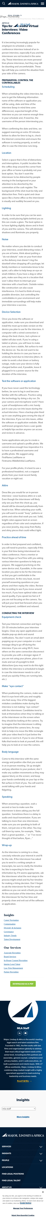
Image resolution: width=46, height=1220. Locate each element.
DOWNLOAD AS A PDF (23, 984)
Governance (9, 932)
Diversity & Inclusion (12, 928)
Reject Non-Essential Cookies (23, 1215)
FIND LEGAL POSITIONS (13, 1174)
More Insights (23, 1117)
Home (23, 3)
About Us (7, 1187)
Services (6, 1146)
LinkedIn (19, 1033)
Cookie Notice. (25, 1203)
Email (25, 1033)
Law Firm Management (13, 968)
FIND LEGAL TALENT (11, 1180)
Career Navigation (11, 920)
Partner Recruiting (11, 972)
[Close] (43, 1192)
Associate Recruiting (12, 953)
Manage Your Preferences (23, 1208)
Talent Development (12, 939)
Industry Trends (10, 935)
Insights (9, 915)
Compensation (9, 924)
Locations (7, 1167)
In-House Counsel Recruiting (15, 960)
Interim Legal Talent (12, 964)
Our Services (12, 947)
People (5, 1160)
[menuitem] (23, 920)
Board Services (10, 957)
